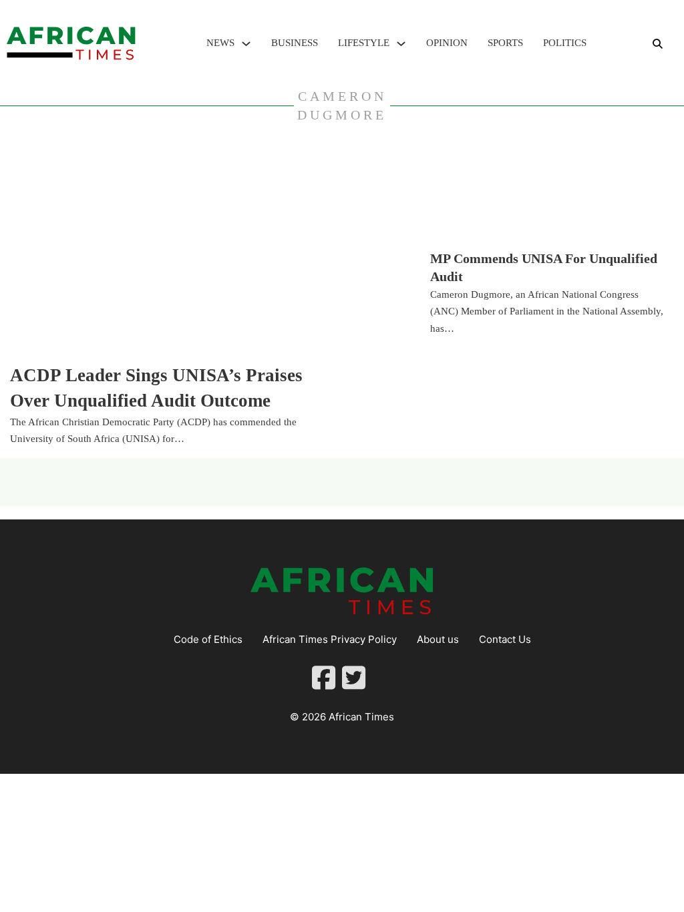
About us (438, 639)
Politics (564, 42)
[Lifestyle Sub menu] (401, 44)
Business (294, 42)
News (220, 42)
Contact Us (505, 639)
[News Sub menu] (246, 44)
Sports (505, 42)
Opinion (447, 42)
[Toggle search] (657, 43)
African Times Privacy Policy (330, 639)
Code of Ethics (208, 639)
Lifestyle (363, 42)
